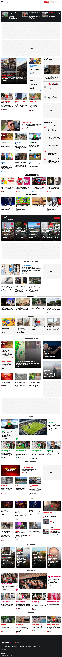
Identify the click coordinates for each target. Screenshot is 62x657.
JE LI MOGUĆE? (4, 624)
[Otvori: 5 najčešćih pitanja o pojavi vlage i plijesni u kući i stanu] (38, 322)
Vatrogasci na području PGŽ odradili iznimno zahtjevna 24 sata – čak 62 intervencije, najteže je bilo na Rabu (20, 146)
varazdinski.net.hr (10, 650)
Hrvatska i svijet (32, 18)
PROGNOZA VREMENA (5, 101)
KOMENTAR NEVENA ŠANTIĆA (8, 75)
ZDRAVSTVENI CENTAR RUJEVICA (34, 227)
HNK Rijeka (11, 19)
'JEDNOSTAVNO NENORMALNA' (53, 133)
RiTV (4, 239)
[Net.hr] (3, 643)
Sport (31, 416)
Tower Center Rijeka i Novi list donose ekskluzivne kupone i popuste (22, 189)
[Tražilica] (58, 2)
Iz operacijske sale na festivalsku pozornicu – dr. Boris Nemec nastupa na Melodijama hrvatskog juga (52, 515)
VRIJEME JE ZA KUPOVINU (6, 186)
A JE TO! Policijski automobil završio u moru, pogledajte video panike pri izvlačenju (53, 628)
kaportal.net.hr (21, 650)
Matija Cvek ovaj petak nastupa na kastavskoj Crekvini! (34, 533)
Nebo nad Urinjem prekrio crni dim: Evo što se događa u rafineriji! (7, 288)
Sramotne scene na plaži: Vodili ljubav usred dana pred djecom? (38, 627)
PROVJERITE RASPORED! (20, 101)
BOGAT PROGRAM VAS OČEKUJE (54, 576)
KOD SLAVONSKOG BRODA (28, 467)
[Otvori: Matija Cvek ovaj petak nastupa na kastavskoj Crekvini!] (35, 525)
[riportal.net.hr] (3, 653)
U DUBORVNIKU (19, 624)
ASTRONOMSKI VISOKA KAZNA (34, 486)
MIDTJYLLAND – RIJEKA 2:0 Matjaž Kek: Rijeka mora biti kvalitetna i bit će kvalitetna (23, 453)
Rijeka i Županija (31, 261)
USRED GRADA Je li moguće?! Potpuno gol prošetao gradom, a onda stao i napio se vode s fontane (22, 628)
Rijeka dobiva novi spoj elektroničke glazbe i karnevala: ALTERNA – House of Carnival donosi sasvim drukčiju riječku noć (21, 515)
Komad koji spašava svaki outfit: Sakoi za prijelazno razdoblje (53, 189)
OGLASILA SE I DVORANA (49, 350)
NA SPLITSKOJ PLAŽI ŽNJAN (37, 624)
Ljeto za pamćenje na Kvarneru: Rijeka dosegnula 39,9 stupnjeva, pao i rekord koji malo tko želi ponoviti (6, 167)
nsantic (21, 565)
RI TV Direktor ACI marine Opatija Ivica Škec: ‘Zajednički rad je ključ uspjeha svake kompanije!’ (47, 233)
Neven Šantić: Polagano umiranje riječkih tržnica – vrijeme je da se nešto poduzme (54, 14)
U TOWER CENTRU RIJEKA (37, 186)
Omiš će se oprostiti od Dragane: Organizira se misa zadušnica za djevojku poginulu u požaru (6, 489)
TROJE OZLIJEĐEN (4, 141)
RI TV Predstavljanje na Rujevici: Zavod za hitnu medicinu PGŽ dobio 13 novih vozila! (34, 233)
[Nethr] (17, 643)
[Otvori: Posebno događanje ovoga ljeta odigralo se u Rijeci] (54, 596)
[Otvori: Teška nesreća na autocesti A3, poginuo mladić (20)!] (10, 470)
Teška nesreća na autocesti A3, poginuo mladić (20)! (30, 469)
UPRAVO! (3, 381)
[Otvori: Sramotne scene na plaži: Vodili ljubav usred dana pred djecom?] (39, 619)
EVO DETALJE (50, 422)
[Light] (51, 2)
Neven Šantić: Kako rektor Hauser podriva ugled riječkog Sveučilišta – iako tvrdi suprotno (53, 558)
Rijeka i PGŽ (33, 73)
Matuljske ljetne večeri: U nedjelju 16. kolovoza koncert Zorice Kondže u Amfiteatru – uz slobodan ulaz (21, 535)
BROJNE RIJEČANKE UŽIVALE (53, 601)
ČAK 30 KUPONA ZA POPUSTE (22, 186)
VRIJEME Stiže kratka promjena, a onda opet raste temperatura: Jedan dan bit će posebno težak (7, 105)
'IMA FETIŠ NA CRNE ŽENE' (49, 75)
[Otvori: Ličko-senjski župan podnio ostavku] (7, 376)
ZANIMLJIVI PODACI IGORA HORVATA (6, 161)
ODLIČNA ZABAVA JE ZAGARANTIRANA (36, 602)
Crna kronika (32, 110)
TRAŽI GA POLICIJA (26, 122)
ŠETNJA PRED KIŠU (26, 265)
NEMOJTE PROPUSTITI (33, 530)
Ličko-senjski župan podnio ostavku (5, 383)
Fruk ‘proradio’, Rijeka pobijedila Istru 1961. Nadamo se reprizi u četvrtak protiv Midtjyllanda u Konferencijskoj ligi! (13, 15)
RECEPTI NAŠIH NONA (20, 601)
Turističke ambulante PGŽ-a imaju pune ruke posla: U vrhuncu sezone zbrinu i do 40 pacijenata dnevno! (34, 84)
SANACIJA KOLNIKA (20, 228)
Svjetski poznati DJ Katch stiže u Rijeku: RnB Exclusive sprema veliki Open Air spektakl (39, 606)
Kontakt (39, 646)
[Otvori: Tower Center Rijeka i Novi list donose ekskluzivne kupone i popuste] (23, 181)
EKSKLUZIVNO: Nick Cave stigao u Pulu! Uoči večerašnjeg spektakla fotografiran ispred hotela (55, 533)
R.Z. (50, 18)
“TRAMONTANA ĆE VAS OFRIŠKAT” (19, 530)
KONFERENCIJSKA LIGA (6, 450)
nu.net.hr (40, 650)
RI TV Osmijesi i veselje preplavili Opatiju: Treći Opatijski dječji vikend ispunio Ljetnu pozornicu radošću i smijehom (7, 232)
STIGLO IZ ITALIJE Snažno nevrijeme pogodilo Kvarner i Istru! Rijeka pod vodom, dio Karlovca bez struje (27, 363)
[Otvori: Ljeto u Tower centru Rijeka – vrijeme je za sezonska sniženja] (8, 181)
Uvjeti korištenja (28, 646)
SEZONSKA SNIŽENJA (6, 327)
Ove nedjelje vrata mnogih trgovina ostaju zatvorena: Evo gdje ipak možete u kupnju (21, 104)
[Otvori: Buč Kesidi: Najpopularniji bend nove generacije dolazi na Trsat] (7, 504)
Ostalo (47, 80)
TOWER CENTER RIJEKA (52, 186)
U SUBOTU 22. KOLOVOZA (6, 530)
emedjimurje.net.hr (4, 650)
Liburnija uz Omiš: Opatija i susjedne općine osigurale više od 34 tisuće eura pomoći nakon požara (35, 289)
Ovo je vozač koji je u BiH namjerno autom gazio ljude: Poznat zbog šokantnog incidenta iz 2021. (31, 125)
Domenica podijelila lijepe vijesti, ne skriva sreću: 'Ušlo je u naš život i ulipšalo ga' (38, 207)
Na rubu (31, 613)
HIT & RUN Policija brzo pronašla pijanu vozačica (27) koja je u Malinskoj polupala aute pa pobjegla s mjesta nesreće (35, 490)
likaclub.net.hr (46, 650)
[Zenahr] (12, 643)
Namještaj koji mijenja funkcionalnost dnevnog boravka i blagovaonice (53, 328)
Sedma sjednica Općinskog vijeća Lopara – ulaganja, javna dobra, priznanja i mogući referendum (22, 309)
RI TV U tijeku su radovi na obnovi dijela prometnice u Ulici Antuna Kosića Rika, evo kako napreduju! (21, 233)
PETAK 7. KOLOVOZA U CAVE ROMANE (55, 520)
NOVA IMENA (50, 450)
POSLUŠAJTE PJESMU (47, 512)
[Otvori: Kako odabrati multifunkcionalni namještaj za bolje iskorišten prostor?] (23, 322)
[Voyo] (7, 643)
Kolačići (2, 646)
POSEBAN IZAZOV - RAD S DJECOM (35, 78)
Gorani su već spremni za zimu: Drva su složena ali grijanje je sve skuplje (35, 165)
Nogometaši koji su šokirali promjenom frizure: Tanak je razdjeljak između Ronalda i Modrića (53, 207)
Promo (3, 191)
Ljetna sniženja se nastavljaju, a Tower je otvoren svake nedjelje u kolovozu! (7, 330)
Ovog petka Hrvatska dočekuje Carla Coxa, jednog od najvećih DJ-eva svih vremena (55, 524)
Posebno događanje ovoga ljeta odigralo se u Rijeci (53, 603)
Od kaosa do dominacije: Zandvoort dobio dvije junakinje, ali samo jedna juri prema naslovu (22, 207)
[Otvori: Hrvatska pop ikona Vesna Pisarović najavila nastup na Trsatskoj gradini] (35, 504)
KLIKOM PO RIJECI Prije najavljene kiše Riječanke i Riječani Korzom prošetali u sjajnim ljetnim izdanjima (31, 269)
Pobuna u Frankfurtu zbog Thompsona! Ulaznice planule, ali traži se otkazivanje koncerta (51, 354)
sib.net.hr (16, 650)
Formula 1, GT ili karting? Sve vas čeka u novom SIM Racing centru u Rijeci (38, 189)
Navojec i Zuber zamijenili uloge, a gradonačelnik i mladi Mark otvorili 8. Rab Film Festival (7, 309)
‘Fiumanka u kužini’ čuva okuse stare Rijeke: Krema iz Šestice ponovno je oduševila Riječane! (23, 604)
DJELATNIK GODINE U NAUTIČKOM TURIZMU (47, 227)
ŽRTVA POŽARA (4, 485)
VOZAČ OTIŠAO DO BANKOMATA (54, 624)
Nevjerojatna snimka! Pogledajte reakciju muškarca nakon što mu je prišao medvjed (7, 628)
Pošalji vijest (34, 646)
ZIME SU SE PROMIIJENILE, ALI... (34, 161)
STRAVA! (16, 485)
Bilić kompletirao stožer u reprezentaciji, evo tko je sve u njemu (54, 453)
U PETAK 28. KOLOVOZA (34, 509)
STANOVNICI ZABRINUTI (6, 285)
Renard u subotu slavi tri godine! (8, 587)
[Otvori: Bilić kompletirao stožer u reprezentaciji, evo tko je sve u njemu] (54, 445)
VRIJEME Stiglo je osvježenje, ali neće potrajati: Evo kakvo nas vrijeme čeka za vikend (6, 365)
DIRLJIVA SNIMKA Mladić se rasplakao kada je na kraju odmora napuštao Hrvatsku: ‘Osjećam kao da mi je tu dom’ (34, 15)
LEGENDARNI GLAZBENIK (55, 529)
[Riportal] (4, 2)
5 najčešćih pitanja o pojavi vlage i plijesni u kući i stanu (38, 328)
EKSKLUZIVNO (47, 370)
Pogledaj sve (57, 218)
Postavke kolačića (7, 646)
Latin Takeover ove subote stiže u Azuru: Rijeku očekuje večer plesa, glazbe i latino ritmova (53, 580)
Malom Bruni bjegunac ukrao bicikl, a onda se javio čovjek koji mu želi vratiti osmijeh (34, 384)
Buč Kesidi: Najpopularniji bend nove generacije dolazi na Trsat (7, 512)
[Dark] (55, 2)
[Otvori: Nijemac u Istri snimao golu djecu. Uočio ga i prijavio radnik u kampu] (21, 480)
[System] (53, 2)
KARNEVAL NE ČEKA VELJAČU (19, 509)
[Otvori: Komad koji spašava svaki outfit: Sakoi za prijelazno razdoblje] (54, 181)
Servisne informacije (22, 646)
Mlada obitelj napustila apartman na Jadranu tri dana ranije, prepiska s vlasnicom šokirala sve (52, 77)
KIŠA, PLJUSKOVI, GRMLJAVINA (22, 360)
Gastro (18, 608)
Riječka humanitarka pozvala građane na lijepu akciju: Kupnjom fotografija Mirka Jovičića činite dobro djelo (21, 289)
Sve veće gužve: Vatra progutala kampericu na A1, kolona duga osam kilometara (20, 384)
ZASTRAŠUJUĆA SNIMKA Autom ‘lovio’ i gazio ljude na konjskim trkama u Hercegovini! (6, 144)
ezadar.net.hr (27, 650)
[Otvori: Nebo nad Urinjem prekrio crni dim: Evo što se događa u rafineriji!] (7, 280)
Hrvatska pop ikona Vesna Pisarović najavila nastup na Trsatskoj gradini (34, 512)
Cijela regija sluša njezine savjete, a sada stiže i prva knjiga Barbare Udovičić (7, 604)
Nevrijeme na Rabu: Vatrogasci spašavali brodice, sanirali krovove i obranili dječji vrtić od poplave (53, 309)
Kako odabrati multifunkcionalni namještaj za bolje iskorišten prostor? (21, 330)
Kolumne (31, 544)
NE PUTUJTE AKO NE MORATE (21, 381)
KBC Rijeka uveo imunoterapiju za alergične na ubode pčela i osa (34, 70)
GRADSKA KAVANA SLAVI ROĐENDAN (7, 584)
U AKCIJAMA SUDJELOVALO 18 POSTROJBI (20, 141)
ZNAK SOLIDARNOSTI (33, 285)
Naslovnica (3, 637)
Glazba (3, 516)
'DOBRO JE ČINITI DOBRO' (20, 285)
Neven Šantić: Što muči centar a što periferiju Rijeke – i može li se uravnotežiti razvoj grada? (39, 559)
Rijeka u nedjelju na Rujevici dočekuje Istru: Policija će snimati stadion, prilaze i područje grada (54, 427)
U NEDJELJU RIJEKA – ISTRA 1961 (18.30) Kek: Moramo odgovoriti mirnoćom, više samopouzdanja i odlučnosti (34, 146)
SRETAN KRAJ (32, 381)
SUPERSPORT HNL (32, 141)
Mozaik (31, 498)
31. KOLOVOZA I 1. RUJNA (33, 66)
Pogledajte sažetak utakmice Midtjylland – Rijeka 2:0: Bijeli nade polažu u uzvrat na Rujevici (7, 453)
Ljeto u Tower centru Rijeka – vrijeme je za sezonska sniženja (7, 189)
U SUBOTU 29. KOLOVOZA (6, 509)
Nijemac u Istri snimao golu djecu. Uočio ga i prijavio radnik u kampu (20, 488)
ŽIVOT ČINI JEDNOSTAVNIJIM (23, 327)
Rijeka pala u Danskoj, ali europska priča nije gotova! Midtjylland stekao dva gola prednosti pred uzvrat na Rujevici (38, 454)
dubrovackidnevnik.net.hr (34, 650)
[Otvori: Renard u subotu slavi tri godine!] (9, 578)
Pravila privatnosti (14, 646)
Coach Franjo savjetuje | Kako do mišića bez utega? (38, 307)
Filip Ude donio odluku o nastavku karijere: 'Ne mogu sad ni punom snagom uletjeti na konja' (7, 207)
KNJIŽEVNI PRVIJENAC (5, 601)
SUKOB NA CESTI (32, 101)
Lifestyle (31, 570)
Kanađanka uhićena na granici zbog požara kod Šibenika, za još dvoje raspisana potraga (50, 374)
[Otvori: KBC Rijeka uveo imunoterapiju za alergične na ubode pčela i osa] (35, 61)
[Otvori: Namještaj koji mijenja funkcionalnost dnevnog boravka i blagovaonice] (53, 322)
